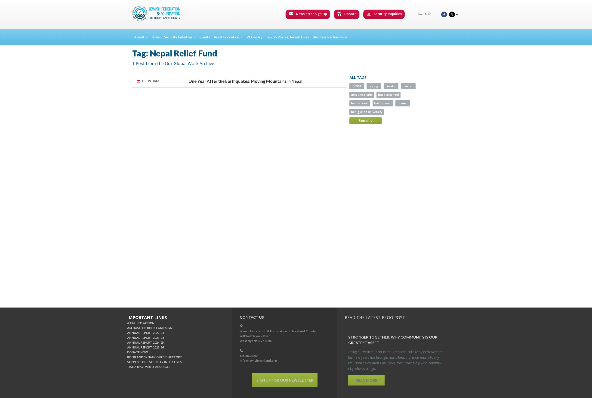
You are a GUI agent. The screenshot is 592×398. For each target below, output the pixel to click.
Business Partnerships (330, 37)
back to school (388, 95)
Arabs (391, 86)
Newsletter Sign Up (311, 14)
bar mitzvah (360, 103)
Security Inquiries (387, 14)
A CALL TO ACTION (140, 323)
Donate (349, 14)
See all (364, 120)
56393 (357, 86)
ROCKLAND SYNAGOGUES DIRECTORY (154, 357)
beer (402, 103)
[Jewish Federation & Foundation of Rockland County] (156, 13)
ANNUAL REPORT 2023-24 (145, 338)
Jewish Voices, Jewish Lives (287, 37)
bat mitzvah (383, 103)
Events (204, 37)
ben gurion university (366, 112)
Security (178, 37)
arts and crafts (362, 95)
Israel (156, 37)
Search (422, 14)
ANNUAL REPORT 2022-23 (145, 333)
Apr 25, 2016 (150, 81)
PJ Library (254, 37)
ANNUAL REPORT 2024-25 (145, 342)
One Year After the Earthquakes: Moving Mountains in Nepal (245, 81)
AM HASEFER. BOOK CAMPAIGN (149, 328)
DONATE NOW (137, 352)
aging (374, 86)
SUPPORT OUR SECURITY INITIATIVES (154, 362)
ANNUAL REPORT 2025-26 (145, 347)
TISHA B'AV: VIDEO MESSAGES (148, 367)
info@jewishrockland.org (258, 360)
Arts (408, 86)
